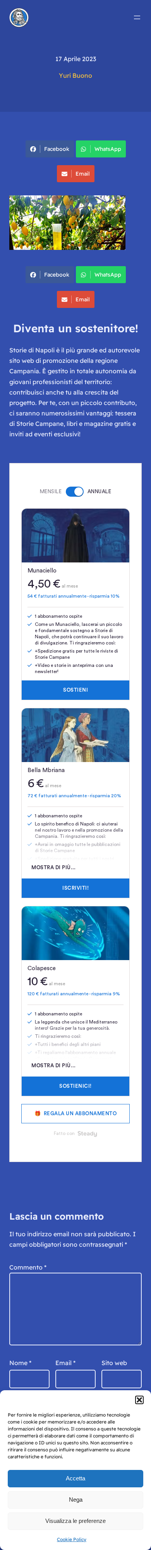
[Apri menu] (137, 17)
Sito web (114, 1363)
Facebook (56, 148)
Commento (27, 1267)
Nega (75, 1499)
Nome (20, 1363)
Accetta (75, 1478)
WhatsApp (107, 148)
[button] (139, 1400)
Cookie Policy (71, 1539)
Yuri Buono (75, 75)
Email (83, 173)
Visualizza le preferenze (75, 1521)
